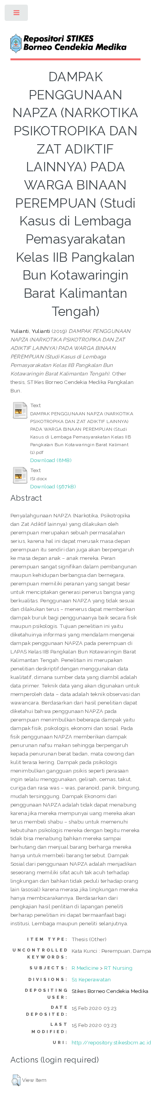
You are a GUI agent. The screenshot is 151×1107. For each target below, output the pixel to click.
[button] (16, 1080)
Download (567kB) (53, 486)
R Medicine (85, 968)
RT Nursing (118, 968)
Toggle (17, 14)
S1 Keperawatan (91, 979)
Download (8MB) (51, 460)
